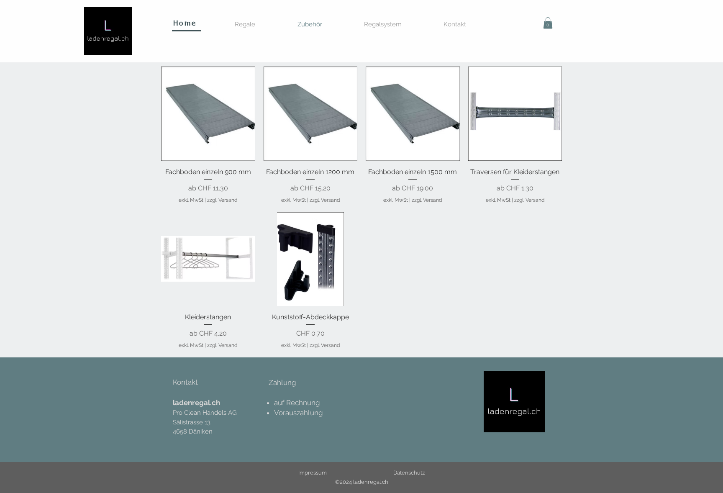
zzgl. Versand (222, 200)
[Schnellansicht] (208, 114)
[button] (548, 22)
